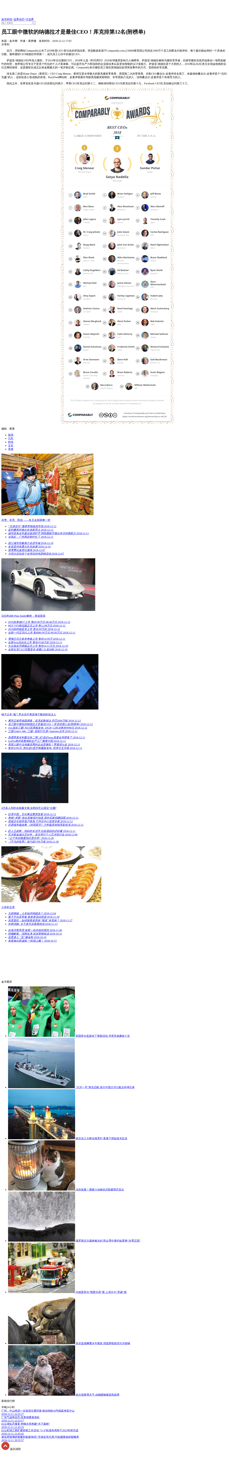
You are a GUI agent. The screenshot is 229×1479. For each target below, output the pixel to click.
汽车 (10, 438)
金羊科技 (6, 19)
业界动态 (19, 19)
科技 (10, 442)
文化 (10, 445)
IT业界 (30, 19)
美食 (10, 449)
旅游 (10, 434)
